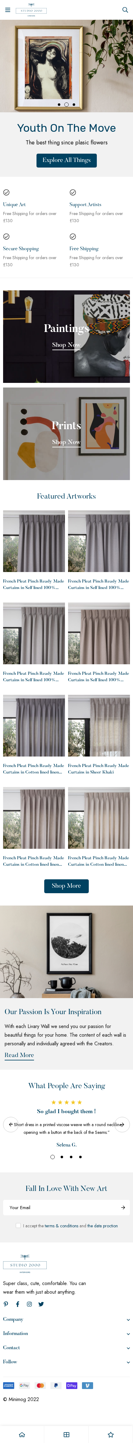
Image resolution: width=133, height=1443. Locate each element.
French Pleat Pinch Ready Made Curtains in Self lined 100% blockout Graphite (98, 588)
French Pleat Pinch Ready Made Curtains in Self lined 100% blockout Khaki (98, 680)
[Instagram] (29, 1304)
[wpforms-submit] (123, 1207)
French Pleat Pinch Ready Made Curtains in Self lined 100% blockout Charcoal (33, 588)
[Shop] (66, 1434)
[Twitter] (41, 1304)
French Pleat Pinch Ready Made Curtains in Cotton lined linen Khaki (33, 864)
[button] (59, 105)
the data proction (103, 1226)
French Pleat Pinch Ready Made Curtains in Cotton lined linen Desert (98, 864)
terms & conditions (61, 1226)
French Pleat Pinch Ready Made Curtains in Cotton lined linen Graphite (33, 772)
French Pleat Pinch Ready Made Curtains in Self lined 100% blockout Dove (33, 680)
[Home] (22, 1434)
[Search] (125, 10)
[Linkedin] (6, 1304)
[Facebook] (17, 1304)
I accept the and (70, 1226)
